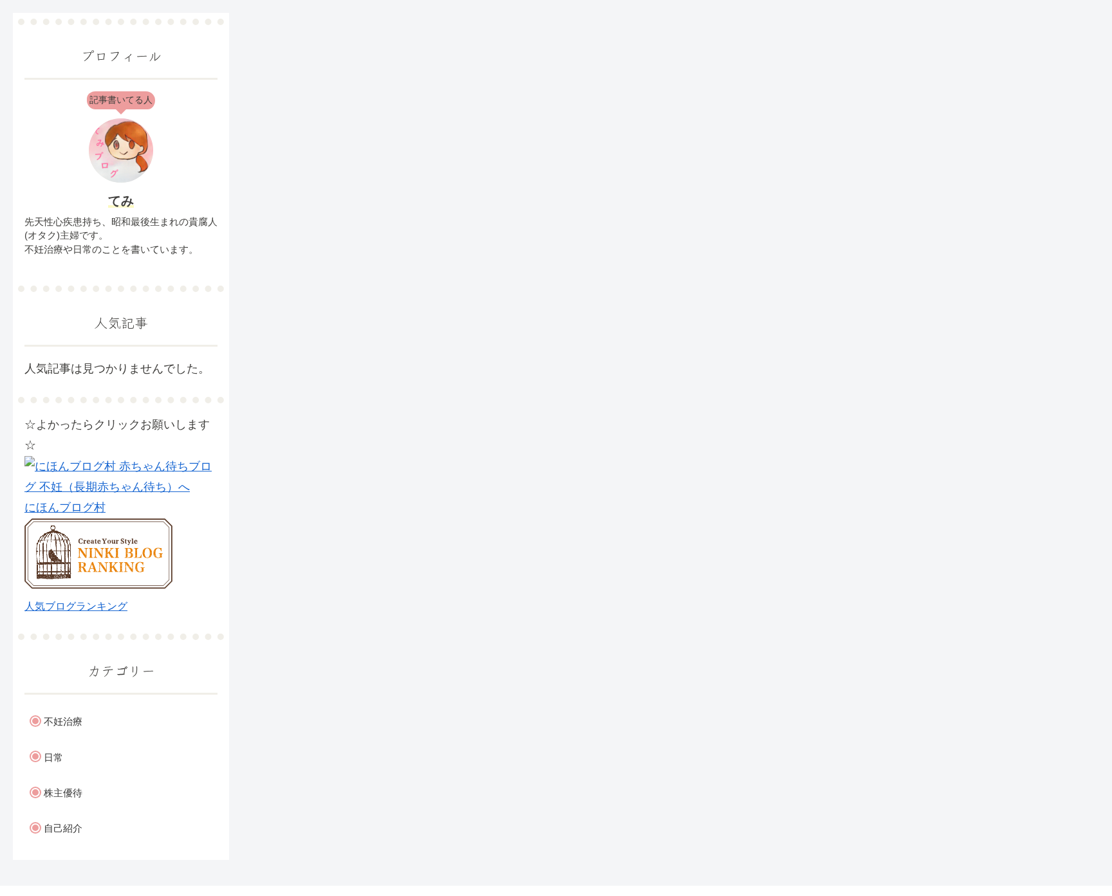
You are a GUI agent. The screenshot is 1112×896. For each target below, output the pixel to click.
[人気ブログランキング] (98, 585)
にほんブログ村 (65, 507)
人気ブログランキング (75, 606)
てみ (121, 201)
